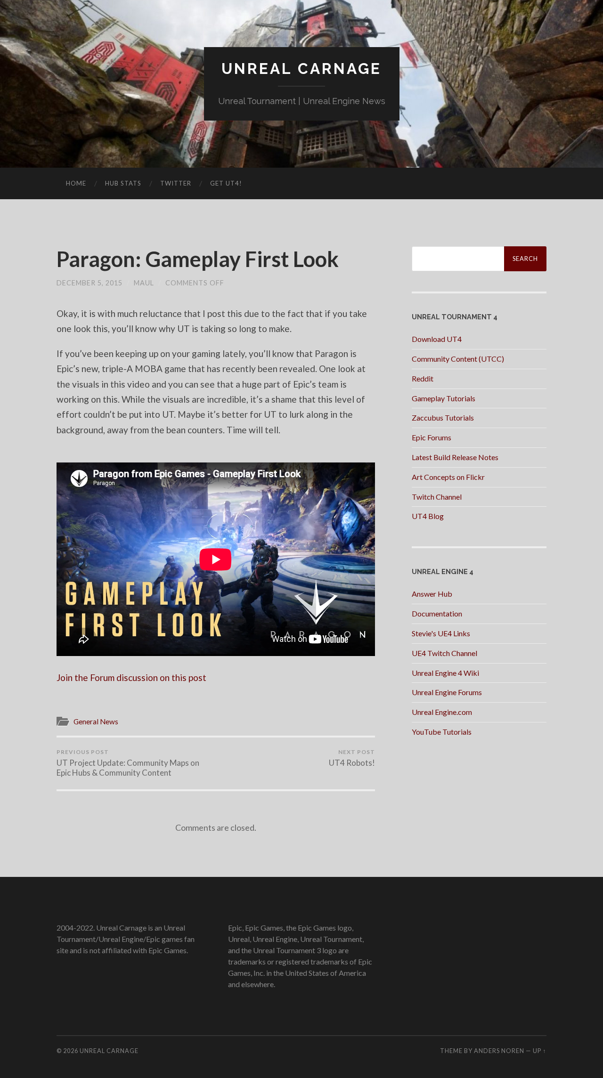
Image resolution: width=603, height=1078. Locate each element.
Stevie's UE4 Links (441, 633)
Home (76, 183)
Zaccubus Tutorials (443, 417)
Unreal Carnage (301, 68)
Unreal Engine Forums (447, 692)
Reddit (422, 378)
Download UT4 (437, 338)
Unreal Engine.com (442, 711)
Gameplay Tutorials (443, 398)
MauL (144, 283)
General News (95, 721)
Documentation (437, 613)
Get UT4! (226, 183)
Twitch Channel (437, 496)
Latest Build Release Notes (455, 457)
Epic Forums (431, 437)
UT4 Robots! (352, 758)
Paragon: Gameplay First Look (198, 259)
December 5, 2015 (89, 283)
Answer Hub (432, 593)
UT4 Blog (428, 515)
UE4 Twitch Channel (444, 652)
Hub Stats (123, 183)
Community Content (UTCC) (458, 358)
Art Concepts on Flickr (448, 476)
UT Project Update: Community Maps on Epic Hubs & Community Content (128, 763)
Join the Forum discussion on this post (131, 677)
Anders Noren (499, 1050)
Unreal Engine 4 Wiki (445, 672)
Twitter (175, 183)
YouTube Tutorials (442, 731)
